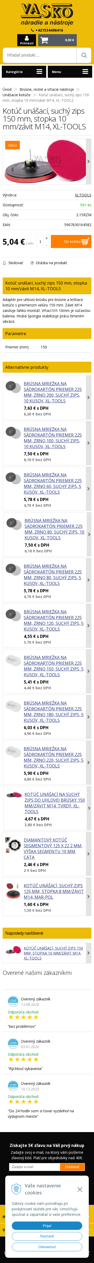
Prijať (47, 1226)
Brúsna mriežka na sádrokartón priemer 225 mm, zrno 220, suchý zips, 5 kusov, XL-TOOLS (54, 757)
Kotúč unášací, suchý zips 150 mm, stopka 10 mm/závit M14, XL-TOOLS (53, 953)
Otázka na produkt (51, 262)
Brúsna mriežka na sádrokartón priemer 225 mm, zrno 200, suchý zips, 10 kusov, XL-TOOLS (53, 392)
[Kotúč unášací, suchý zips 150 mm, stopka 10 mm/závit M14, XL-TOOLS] (47, 161)
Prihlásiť (26, 43)
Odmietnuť (47, 1247)
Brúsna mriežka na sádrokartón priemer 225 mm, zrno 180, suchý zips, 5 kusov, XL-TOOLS (54, 711)
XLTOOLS (83, 194)
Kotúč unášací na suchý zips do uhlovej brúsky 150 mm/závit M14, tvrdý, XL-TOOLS (55, 802)
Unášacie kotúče (17, 94)
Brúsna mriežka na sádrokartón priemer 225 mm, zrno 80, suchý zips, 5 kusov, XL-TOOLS (53, 574)
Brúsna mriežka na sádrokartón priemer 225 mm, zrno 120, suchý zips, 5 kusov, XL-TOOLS (54, 620)
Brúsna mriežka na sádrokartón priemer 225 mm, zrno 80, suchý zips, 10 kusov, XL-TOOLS (54, 529)
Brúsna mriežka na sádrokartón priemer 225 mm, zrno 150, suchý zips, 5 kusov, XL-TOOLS (54, 666)
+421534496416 (49, 30)
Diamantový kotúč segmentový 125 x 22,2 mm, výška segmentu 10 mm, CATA (53, 848)
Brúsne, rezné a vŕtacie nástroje (47, 89)
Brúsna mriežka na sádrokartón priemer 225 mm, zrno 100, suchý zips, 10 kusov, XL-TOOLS (53, 437)
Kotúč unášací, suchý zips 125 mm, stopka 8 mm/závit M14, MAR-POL (54, 891)
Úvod (7, 89)
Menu (56, 72)
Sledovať (15, 262)
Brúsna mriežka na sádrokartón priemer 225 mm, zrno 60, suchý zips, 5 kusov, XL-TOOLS (53, 483)
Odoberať (72, 1167)
